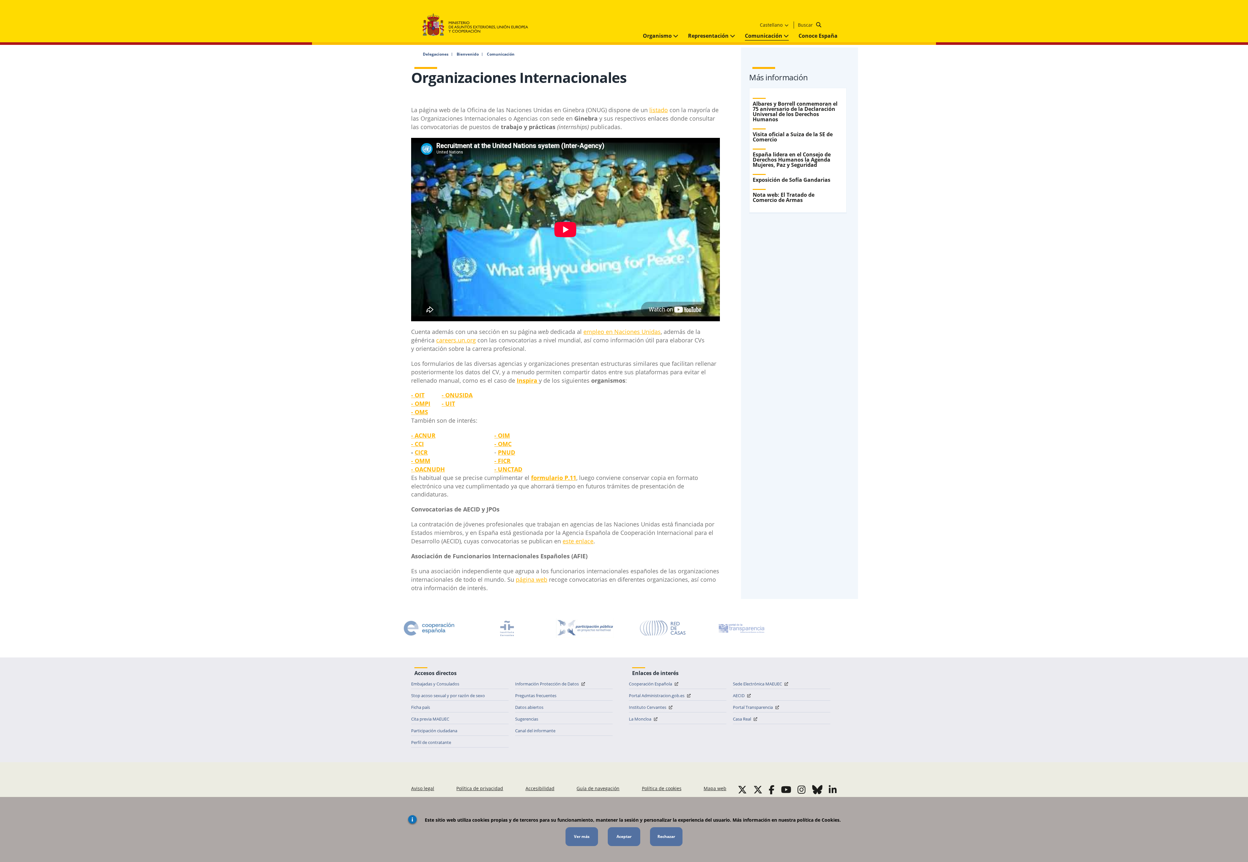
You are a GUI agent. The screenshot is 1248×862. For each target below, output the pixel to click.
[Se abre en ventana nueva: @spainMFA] (757, 789)
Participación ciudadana (434, 731)
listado (658, 110)
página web (531, 579)
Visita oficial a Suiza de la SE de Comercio (793, 137)
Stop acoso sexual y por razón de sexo (448, 695)
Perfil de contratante (431, 742)
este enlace (578, 541)
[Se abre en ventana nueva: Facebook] (771, 789)
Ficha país (420, 707)
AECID (739, 695)
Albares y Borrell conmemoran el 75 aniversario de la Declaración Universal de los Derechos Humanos (795, 111)
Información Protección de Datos (547, 684)
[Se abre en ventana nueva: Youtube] (786, 789)
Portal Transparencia (753, 707)
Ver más (582, 836)
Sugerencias (526, 719)
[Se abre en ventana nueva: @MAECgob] (742, 789)
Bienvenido (468, 54)
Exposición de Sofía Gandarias (791, 179)
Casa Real (742, 719)
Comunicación (764, 35)
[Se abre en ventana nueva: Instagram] (802, 789)
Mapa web (715, 788)
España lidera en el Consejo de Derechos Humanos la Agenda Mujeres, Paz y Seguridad (792, 159)
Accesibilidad (540, 788)
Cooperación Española (651, 684)
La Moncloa (640, 719)
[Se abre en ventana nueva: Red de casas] (663, 628)
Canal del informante (535, 731)
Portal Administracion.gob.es (657, 695)
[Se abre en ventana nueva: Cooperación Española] (429, 628)
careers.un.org (456, 340)
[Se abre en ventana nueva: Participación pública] (585, 628)
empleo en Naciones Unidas (622, 332)
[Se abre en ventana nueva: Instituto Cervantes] (507, 628)
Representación (709, 35)
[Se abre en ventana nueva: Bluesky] (817, 789)
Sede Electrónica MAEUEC (758, 684)
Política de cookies (662, 788)
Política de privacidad (479, 788)
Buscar (806, 25)
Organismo (658, 35)
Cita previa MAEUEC (430, 719)
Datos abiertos (529, 707)
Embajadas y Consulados (435, 684)
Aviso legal (422, 788)
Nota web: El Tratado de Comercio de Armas (783, 197)
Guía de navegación (598, 788)
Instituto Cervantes (648, 707)
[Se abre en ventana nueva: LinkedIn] (833, 789)
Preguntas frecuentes (535, 695)
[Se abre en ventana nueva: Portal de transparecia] (741, 628)
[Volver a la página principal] (479, 24)
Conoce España (818, 35)
